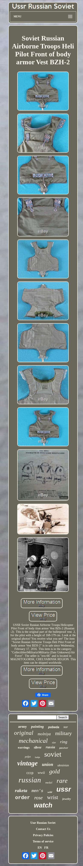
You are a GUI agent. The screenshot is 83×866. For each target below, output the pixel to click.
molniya (44, 734)
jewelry (66, 798)
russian (30, 780)
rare (62, 780)
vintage (27, 763)
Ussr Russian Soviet (43, 822)
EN (40, 847)
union (47, 764)
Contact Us (43, 829)
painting (37, 727)
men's (37, 791)
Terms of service (43, 841)
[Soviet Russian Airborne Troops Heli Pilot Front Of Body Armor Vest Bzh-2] (43, 92)
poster (63, 748)
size (54, 742)
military (63, 733)
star (65, 727)
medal (48, 782)
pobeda (53, 727)
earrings (24, 747)
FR (46, 847)
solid (49, 792)
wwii (41, 772)
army (22, 726)
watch (43, 805)
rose (38, 797)
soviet (52, 754)
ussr (63, 789)
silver (38, 747)
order (22, 798)
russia (50, 747)
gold (54, 771)
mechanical (33, 740)
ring (63, 741)
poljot (28, 756)
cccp (29, 773)
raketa (21, 790)
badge (37, 757)
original (23, 733)
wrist (52, 797)
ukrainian (63, 765)
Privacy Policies (43, 835)
